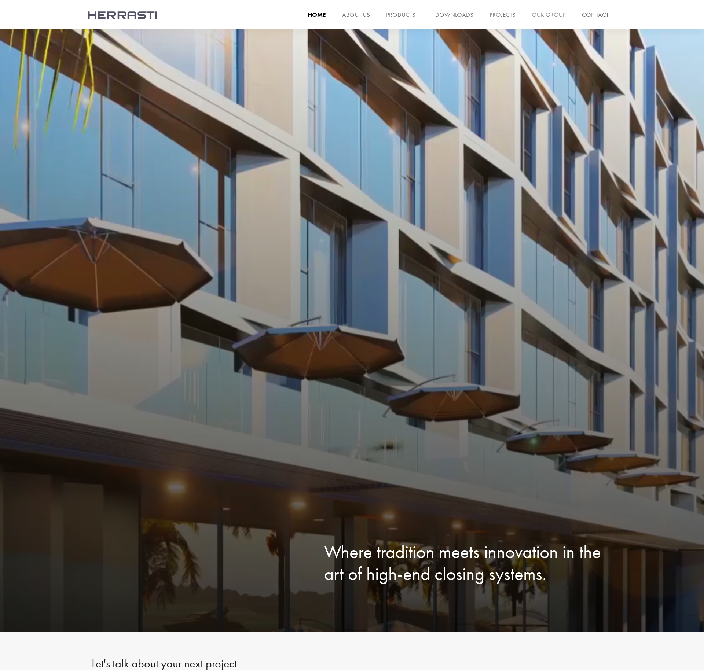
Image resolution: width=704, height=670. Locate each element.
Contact (595, 15)
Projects (502, 15)
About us (356, 15)
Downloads (454, 15)
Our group (549, 15)
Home (317, 15)
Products (400, 15)
